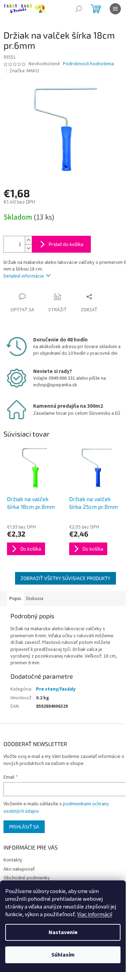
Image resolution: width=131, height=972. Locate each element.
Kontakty (12, 860)
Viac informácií (94, 914)
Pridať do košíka (66, 244)
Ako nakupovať (19, 869)
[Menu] (115, 9)
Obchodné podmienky (26, 877)
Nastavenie (63, 932)
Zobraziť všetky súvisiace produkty (65, 578)
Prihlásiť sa (24, 827)
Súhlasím (63, 955)
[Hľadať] (79, 9)
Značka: (24, 70)
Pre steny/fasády (55, 689)
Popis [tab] (15, 598)
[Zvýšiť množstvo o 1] (28, 240)
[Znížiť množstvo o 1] (28, 248)
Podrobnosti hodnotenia (88, 64)
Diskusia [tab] (34, 598)
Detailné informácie (23, 276)
